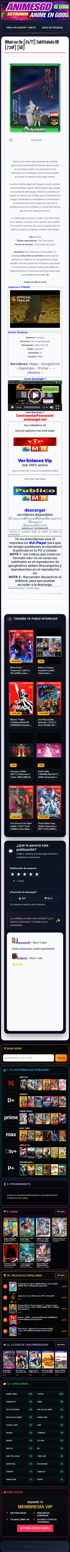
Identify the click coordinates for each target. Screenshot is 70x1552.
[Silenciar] (51, 407)
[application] (35, 395)
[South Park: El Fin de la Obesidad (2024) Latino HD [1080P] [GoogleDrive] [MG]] (54, 1169)
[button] (35, 395)
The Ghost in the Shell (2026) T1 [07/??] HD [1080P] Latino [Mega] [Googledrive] (21, 826)
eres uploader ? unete (21, 27)
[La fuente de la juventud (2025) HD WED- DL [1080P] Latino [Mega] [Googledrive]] (39, 1152)
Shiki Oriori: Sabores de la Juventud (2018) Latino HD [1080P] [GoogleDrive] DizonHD (35, 1330)
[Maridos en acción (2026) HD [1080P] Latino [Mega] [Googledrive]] (39, 1135)
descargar (35, 510)
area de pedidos (52, 27)
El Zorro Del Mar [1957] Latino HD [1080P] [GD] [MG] (61, 1372)
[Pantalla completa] (57, 407)
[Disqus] (35, 981)
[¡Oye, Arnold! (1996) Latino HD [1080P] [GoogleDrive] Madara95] (31, 1169)
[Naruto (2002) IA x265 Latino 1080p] (46, 1084)
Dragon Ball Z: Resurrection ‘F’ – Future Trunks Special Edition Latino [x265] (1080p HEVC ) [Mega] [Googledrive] (38, 1307)
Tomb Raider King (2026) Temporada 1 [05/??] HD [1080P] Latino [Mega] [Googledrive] (47, 826)
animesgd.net (35, 11)
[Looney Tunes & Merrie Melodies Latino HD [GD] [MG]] (62, 1135)
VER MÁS (61, 1212)
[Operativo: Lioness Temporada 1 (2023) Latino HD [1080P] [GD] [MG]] (46, 1169)
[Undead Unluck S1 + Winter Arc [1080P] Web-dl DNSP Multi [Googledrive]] (54, 1101)
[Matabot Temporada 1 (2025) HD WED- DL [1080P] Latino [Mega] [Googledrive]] (46, 1152)
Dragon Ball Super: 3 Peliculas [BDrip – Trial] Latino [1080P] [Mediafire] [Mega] (10, 1242)
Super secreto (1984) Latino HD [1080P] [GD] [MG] (35, 1372)
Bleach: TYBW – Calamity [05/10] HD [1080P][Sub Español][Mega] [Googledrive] (20, 723)
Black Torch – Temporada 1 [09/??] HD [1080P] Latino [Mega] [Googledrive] (20, 670)
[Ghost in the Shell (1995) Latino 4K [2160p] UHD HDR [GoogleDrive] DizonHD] (54, 1135)
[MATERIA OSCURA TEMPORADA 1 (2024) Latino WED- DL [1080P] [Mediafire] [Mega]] (31, 1152)
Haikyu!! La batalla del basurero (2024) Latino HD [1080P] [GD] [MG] (43, 1241)
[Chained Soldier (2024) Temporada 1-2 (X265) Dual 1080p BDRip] (62, 1118)
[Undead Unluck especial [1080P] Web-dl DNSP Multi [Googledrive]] (46, 1101)
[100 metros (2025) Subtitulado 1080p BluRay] (54, 1084)
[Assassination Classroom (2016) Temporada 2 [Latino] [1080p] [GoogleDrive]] (31, 1135)
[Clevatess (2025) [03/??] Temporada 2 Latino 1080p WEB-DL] (31, 1101)
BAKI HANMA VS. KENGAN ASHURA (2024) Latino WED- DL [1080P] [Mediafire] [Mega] (43, 1267)
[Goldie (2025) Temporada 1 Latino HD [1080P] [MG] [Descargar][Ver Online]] (62, 1152)
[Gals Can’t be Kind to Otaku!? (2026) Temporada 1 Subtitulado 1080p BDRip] (23, 1118)
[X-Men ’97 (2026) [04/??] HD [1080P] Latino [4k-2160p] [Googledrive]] (39, 1101)
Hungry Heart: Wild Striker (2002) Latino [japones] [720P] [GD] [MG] (26, 1241)
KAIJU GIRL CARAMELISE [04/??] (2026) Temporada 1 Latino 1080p (48, 774)
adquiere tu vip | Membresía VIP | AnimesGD (36, 1296)
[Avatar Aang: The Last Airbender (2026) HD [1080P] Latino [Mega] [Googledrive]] (23, 1169)
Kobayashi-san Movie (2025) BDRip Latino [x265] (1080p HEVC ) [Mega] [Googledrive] (37, 1285)
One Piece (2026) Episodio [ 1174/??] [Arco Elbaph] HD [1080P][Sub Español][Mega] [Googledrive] (48, 723)
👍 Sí (21, 898)
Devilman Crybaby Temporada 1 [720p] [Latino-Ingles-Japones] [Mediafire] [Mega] (10, 1267)
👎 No (48, 898)
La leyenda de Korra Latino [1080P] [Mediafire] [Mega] (26, 1265)
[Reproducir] (12, 407)
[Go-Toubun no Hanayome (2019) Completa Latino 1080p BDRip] (62, 1084)
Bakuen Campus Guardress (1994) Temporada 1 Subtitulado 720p (46, 670)
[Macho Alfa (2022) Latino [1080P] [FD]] (62, 1169)
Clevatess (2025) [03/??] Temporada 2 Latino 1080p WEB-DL (20, 774)
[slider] (32, 407)
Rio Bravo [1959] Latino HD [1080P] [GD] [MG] (48, 1372)
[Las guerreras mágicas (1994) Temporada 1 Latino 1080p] (39, 1084)
